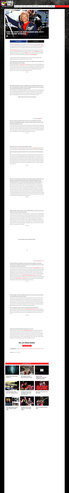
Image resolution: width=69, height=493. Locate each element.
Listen (23, 6)
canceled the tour (23, 64)
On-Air (19, 6)
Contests (33, 6)
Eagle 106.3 (39, 118)
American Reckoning (33, 54)
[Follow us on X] (54, 6)
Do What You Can (37, 51)
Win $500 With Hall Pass (8, 8)
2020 (39, 44)
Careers (20, 8)
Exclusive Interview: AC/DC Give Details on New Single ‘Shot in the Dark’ (26, 393)
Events (26, 6)
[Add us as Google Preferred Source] (44, 6)
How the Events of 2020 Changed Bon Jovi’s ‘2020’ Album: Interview (31, 348)
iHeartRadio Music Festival (27, 330)
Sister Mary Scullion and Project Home (28, 275)
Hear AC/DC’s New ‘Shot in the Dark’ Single (42, 392)
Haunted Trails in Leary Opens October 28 (12, 377)
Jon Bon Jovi (18, 352)
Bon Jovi (16, 44)
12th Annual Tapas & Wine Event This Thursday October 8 (12, 392)
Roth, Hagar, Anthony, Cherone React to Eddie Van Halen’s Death (12, 408)
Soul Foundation (36, 267)
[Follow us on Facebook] (47, 6)
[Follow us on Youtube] (51, 6)
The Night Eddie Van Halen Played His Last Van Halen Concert (26, 408)
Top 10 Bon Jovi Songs (27, 345)
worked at (24, 278)
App (29, 6)
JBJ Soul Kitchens (19, 278)
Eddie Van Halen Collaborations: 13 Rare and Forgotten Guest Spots (41, 377)
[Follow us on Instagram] (49, 6)
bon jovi (15, 352)
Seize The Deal (15, 8)
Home (16, 6)
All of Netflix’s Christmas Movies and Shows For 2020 (26, 377)
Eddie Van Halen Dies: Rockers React (42, 408)
